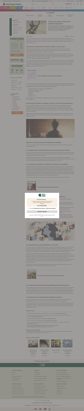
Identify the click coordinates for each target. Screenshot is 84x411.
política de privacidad (50, 208)
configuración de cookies (39, 208)
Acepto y (42, 208)
